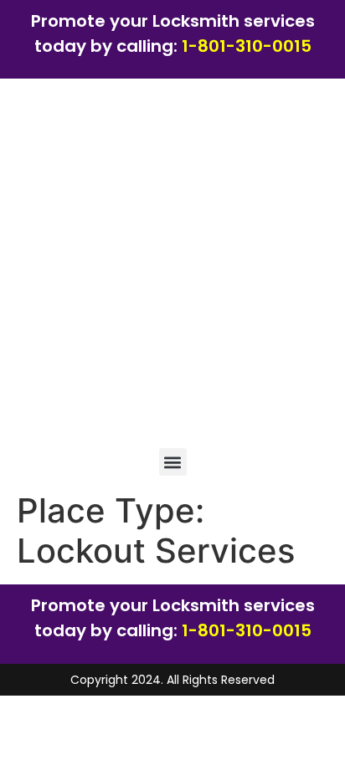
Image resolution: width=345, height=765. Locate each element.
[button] (173, 462)
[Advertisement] (172, 267)
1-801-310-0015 (247, 46)
